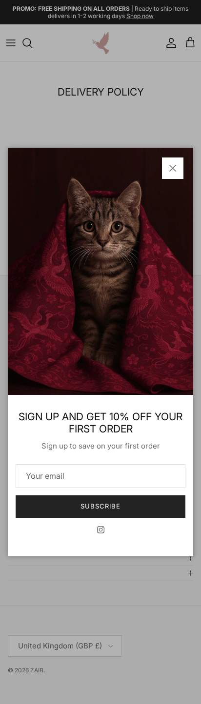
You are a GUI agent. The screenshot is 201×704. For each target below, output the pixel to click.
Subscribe (100, 506)
